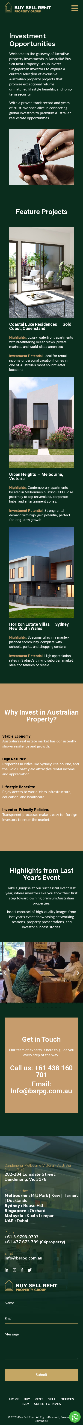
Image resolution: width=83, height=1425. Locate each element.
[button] (5, 973)
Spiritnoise (41, 1420)
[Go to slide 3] (10, 1003)
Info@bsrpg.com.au (23, 1258)
